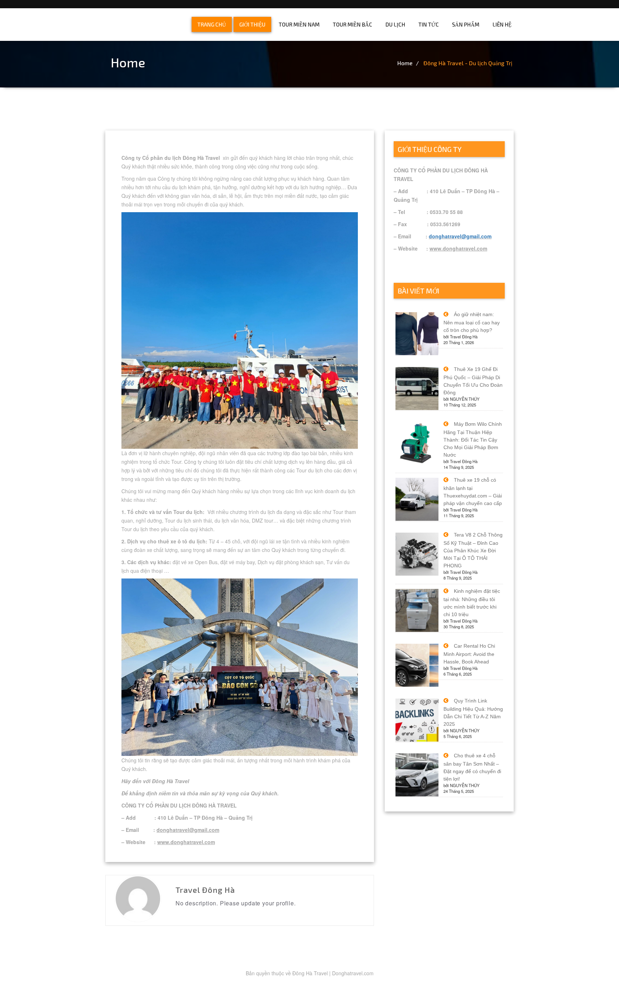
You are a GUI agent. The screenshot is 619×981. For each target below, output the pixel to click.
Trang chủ (211, 24)
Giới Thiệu (252, 24)
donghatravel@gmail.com (460, 236)
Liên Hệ (502, 24)
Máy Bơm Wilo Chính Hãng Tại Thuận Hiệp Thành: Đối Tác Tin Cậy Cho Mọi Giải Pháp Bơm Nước (472, 439)
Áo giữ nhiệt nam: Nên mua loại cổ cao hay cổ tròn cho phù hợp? (471, 322)
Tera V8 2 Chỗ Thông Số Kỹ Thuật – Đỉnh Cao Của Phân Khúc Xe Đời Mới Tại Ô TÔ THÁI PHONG (473, 550)
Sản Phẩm (465, 24)
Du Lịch (395, 24)
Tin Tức (428, 24)
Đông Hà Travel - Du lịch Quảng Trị (467, 62)
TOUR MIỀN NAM (299, 24)
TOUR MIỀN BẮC (352, 24)
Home (405, 62)
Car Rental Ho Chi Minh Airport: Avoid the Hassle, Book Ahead (469, 654)
